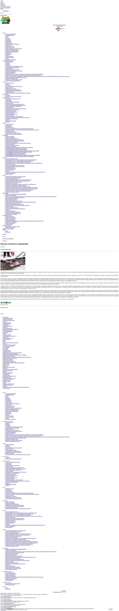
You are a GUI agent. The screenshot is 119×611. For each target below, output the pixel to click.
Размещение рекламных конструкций (13, 182)
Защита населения (9, 107)
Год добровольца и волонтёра (9, 344)
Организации (8, 41)
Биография (7, 95)
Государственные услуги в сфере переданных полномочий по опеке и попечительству (23, 163)
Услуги (4, 157)
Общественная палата (7, 326)
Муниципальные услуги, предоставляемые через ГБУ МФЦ (18, 162)
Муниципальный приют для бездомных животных (14, 362)
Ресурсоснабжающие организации (12, 212)
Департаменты (8, 100)
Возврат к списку (4, 307)
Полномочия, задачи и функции (12, 109)
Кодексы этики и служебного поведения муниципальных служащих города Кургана (23, 75)
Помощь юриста (6, 374)
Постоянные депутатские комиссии (13, 89)
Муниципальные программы (11, 141)
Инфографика (8, 40)
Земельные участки (7, 351)
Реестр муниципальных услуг (11, 158)
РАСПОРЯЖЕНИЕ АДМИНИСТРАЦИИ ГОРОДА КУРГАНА (18, 152)
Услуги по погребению (10, 173)
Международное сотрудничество (10, 358)
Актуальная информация (10, 34)
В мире (4, 340)
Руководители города (10, 47)
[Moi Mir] (5, 302)
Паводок (5, 371)
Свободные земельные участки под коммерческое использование (19, 189)
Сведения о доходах (9, 130)
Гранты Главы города (7, 328)
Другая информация (9, 169)
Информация (5, 10)
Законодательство (9, 68)
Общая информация (9, 35)
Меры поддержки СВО (10, 164)
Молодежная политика (8, 359)
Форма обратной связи (10, 210)
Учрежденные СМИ (9, 115)
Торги (4, 175)
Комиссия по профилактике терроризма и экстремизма (14, 354)
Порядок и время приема (10, 217)
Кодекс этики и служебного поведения (13, 134)
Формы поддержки (9, 206)
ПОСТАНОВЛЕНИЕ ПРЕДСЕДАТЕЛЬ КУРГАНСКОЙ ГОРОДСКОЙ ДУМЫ (22, 150)
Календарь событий (9, 57)
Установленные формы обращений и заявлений (15, 105)
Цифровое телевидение (8, 384)
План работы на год (9, 127)
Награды (7, 55)
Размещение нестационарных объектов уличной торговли (17, 186)
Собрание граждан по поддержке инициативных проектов (17, 93)
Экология (5, 386)
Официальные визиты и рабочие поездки (14, 116)
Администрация (6, 97)
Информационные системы (11, 114)
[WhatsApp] (8, 302)
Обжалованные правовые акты (12, 138)
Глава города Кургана (7, 319)
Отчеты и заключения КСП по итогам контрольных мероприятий (19, 128)
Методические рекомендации (11, 78)
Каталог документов (9, 136)
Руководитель (8, 125)
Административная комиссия (9, 336)
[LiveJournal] (6, 302)
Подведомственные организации (12, 101)
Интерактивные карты (10, 227)
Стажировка (8, 65)
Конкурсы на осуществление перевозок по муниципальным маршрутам (20, 184)
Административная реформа (11, 111)
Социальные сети (9, 224)
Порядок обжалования (10, 137)
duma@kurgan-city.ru (7, 599)
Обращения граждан (7, 215)
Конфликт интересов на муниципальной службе (15, 77)
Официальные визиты (7, 370)
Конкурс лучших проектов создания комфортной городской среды (17, 357)
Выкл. (9, 6)
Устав (6, 37)
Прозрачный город (9, 56)
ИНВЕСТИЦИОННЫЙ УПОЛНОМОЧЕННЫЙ (15, 194)
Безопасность (6, 337)
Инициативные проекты (10, 59)
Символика (7, 38)
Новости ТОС (6, 363)
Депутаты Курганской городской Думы (13, 86)
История (7, 36)
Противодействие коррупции (11, 51)
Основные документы (10, 144)
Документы (5, 135)
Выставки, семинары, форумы (11, 207)
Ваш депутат (8, 85)
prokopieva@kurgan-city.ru (8, 603)
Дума (4, 81)
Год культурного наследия (8, 346)
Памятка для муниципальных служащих (14, 79)
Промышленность (7, 377)
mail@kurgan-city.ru (7, 596)
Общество (5, 368)
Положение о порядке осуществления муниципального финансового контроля (22, 129)
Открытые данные (7, 225)
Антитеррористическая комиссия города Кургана (15, 108)
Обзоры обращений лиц (10, 219)
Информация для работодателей (12, 69)
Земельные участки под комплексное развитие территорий (17, 190)
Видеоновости (8, 54)
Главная (4, 234)
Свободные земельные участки (12, 192)
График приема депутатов (10, 88)
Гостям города (8, 45)
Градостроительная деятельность (12, 44)
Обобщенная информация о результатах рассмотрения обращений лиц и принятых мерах (24, 220)
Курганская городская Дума (9, 320)
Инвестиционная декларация (11, 198)
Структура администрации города (12, 98)
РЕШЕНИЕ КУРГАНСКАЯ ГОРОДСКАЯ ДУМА (16, 148)
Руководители (8, 99)
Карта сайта (7, 232)
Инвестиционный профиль (11, 214)
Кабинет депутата (9, 87)
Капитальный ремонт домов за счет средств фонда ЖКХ (17, 180)
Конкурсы (7, 64)
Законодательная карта (10, 223)
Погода (4, 333)
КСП (4, 123)
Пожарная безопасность (8, 372)
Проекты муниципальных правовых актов (14, 104)
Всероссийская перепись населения (10, 342)
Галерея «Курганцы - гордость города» (13, 48)
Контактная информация (10, 71)
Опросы (7, 58)
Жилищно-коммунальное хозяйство (10, 329)
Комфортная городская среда (9, 356)
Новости (7, 84)
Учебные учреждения (10, 73)
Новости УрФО (6, 364)
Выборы (5, 343)
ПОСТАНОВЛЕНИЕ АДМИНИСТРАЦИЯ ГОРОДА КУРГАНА (19, 147)
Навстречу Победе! (7, 334)
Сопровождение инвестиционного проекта (14, 204)
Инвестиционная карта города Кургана (13, 200)
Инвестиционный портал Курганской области (15, 208)
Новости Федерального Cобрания (12, 80)
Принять (110, 609)
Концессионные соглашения (11, 183)
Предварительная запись (10, 168)
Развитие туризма (6, 381)
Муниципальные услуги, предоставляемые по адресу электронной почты (21, 159)
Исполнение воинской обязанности (10, 353)
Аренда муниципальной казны (12, 178)
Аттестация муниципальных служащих (13, 70)
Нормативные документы (10, 131)
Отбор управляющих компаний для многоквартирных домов (18, 179)
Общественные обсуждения (9, 367)
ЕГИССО (7, 121)
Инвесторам (5, 193)
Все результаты (3, 15)
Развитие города (8, 43)
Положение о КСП (9, 124)
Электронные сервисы (10, 167)
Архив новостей (6, 388)
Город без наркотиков (7, 331)
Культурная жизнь (7, 323)
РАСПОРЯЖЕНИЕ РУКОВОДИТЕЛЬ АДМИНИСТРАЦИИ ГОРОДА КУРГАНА (22, 155)
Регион (4, 382)
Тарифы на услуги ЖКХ (10, 146)
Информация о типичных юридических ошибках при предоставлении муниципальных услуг (25, 172)
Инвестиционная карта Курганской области (14, 197)
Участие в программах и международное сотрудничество (17, 117)
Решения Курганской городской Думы (13, 90)
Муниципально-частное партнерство (13, 213)
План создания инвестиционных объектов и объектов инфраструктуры (20, 202)
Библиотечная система (8, 338)
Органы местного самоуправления (10, 369)
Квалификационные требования (12, 67)
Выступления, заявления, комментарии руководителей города (16, 387)
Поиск (4, 229)
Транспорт (5, 327)
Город (4, 32)
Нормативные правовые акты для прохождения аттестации (18, 143)
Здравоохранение (6, 350)
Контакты (7, 119)
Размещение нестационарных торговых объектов (15, 185)
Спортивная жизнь (7, 322)
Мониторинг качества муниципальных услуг (15, 166)
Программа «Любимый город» (11, 49)
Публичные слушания (7, 379)
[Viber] (10, 302)
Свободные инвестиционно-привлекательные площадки (17, 205)
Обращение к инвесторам (10, 195)
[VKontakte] (1, 302)
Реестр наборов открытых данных (12, 226)
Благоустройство (6, 339)
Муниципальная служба (8, 60)
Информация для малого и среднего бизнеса (12, 352)
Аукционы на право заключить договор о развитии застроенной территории (21, 187)
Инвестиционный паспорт (11, 199)
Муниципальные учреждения (9, 361)
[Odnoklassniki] (3, 302)
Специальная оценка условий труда (13, 133)
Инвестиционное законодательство (12, 203)
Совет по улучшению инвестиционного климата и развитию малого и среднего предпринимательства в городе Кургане (30, 196)
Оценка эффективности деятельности (13, 106)
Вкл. (7, 6)
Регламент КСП (8, 126)
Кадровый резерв (9, 61)
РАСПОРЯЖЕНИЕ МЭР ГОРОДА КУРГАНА (15, 154)
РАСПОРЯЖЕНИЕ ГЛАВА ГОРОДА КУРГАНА (15, 153)
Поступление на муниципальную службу (14, 66)
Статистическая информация (11, 118)
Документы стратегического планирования (14, 140)
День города (5, 349)
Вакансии (7, 63)
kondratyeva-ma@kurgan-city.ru (9, 606)
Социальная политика (7, 330)
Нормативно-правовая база (11, 222)
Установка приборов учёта (8, 383)
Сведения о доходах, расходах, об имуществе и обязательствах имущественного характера (24, 74)
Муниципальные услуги (8, 360)
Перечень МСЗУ (8, 174)
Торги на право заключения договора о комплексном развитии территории (21, 188)
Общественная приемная (10, 120)
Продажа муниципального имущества (13, 177)
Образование (5, 324)
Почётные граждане (9, 46)
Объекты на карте (9, 103)
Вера (4, 341)
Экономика (7, 39)
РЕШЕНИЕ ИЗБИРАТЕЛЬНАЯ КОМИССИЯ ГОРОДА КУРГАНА (19, 156)
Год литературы (6, 347)
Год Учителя (5, 348)
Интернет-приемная (9, 91)
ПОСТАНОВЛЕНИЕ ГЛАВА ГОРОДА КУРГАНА (16, 149)
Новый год (5, 366)
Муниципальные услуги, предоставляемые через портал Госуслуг (19, 160)
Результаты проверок (9, 113)
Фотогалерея (8, 53)
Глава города (5, 94)
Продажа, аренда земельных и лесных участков (15, 176)
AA (1, 4)
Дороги (4, 321)
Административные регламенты (12, 145)
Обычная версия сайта (5, 7)
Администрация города (8, 318)
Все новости (5, 317)
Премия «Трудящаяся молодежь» (12, 50)
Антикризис (5, 332)
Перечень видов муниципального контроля (14, 165)
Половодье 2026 (6, 373)
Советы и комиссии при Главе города (13, 96)
